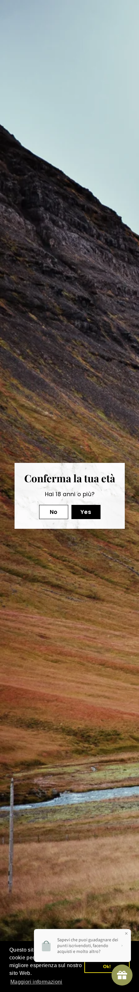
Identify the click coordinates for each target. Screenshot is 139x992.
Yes (85, 512)
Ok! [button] (107, 966)
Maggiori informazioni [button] (36, 982)
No (53, 512)
